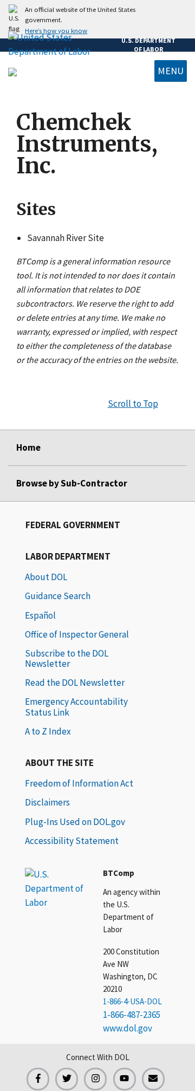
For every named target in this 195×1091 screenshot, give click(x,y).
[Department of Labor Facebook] (38, 1079)
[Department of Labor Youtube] (124, 1079)
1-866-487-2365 (131, 1015)
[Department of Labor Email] (153, 1079)
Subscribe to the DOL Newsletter (66, 658)
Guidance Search (57, 596)
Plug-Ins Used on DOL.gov (75, 822)
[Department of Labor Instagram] (95, 1079)
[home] (54, 888)
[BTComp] (12, 71)
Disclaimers (47, 802)
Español (40, 615)
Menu (171, 70)
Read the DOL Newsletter (75, 683)
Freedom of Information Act (79, 783)
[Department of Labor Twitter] (66, 1079)
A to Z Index (48, 731)
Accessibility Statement (72, 841)
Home (28, 447)
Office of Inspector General (77, 634)
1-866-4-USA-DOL (132, 1001)
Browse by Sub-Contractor (71, 483)
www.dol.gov (127, 1028)
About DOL (46, 577)
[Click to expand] (97, 19)
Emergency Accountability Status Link (76, 707)
